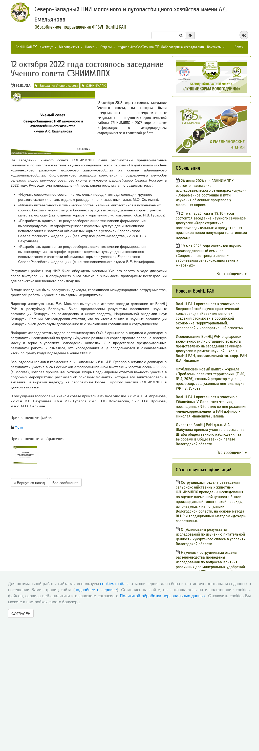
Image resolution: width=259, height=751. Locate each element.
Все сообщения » (232, 273)
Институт (46, 47)
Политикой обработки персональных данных (163, 596)
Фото (19, 427)
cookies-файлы (114, 584)
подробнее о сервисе (96, 590)
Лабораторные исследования (183, 47)
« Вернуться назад (29, 482)
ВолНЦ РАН (24, 47)
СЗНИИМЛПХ (96, 85)
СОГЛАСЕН (20, 613)
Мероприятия (69, 47)
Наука (90, 47)
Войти (238, 47)
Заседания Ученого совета (58, 85)
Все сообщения (65, 482)
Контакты (214, 47)
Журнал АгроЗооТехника (136, 47)
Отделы (106, 47)
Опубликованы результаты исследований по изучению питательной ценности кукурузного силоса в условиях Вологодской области (210, 536)
